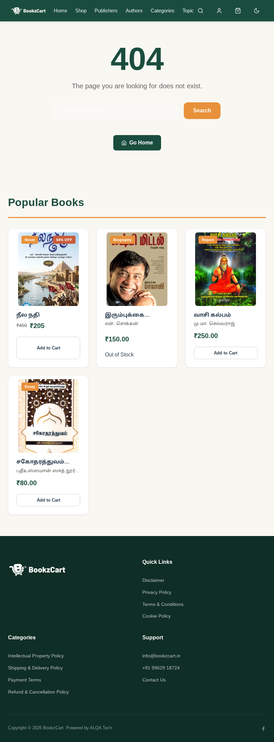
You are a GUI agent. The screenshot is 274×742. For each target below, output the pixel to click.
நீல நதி (28, 315)
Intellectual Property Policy (36, 655)
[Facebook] (263, 728)
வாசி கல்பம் (212, 315)
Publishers (106, 10)
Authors (134, 10)
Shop (81, 10)
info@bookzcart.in (161, 655)
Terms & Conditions (162, 604)
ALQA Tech (101, 727)
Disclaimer (153, 580)
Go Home (141, 142)
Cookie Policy (156, 616)
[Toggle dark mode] (256, 10)
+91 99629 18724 (161, 667)
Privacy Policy (156, 592)
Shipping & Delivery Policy (35, 667)
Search (202, 110)
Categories (162, 10)
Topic (188, 10)
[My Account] (219, 10)
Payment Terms (24, 679)
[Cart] (238, 10)
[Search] (200, 10)
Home (60, 10)
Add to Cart (48, 347)
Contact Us (154, 679)
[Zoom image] (69, 296)
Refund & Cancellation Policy (38, 692)
